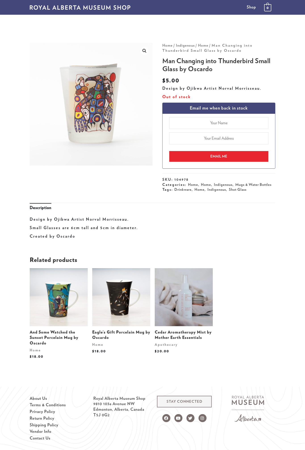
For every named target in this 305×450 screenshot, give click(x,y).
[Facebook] (166, 418)
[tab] (40, 208)
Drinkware (183, 189)
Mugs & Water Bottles (253, 184)
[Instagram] (202, 418)
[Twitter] (190, 418)
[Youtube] (178, 418)
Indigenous (185, 45)
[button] (184, 401)
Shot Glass (238, 189)
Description (40, 207)
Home (167, 45)
